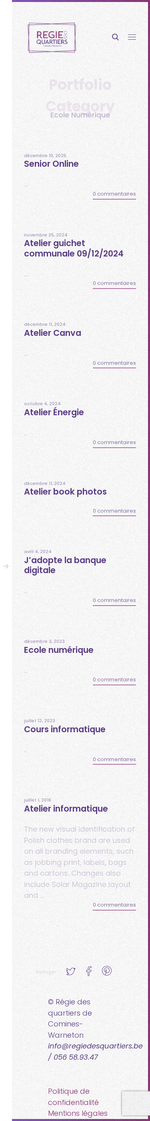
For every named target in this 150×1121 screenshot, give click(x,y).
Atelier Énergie (54, 412)
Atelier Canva (52, 333)
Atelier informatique (66, 809)
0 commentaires (114, 194)
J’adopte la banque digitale (65, 565)
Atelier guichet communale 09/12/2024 (74, 248)
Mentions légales (78, 1113)
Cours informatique (65, 729)
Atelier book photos (65, 492)
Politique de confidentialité (73, 1096)
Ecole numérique (59, 650)
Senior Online (51, 164)
